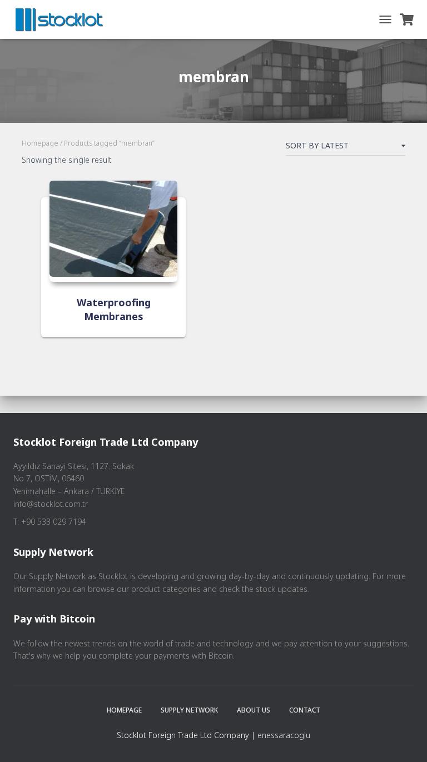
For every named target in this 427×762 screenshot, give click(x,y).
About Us (253, 710)
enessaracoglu (283, 735)
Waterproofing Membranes (114, 309)
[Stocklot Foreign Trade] (63, 19)
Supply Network (189, 710)
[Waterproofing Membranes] (113, 231)
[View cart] (407, 19)
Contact (304, 710)
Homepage (40, 143)
